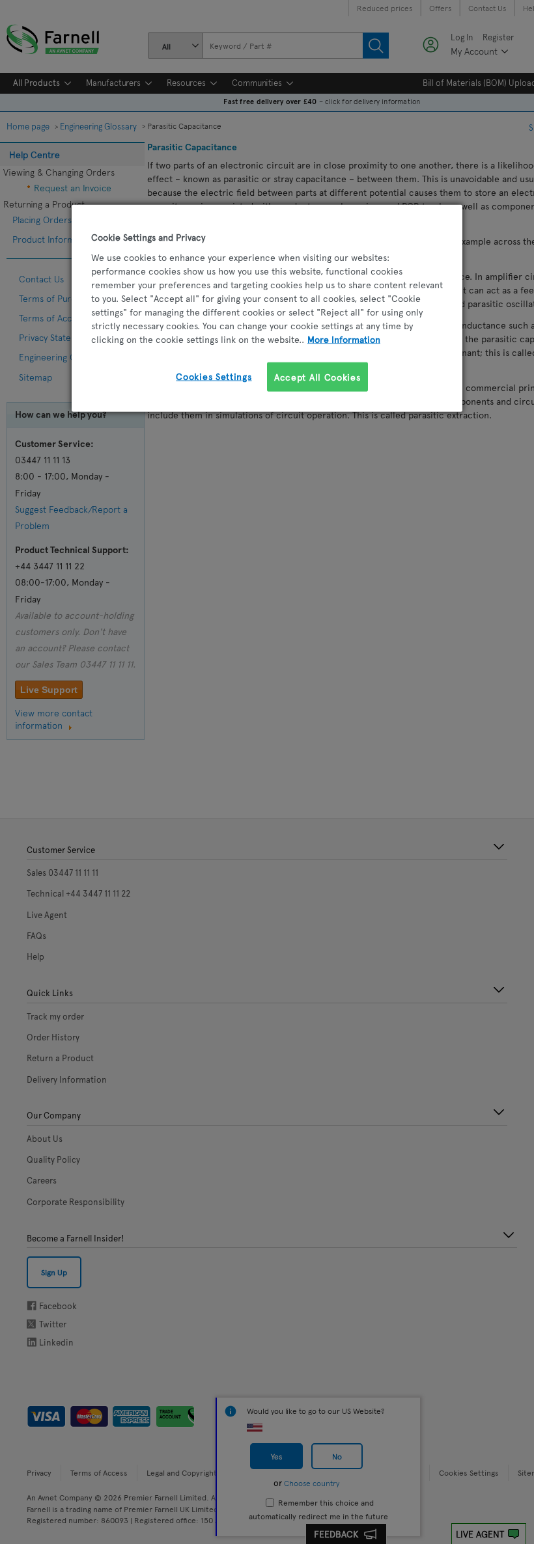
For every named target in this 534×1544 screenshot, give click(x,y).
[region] (267, 308)
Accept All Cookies (317, 376)
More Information (343, 338)
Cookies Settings (213, 376)
